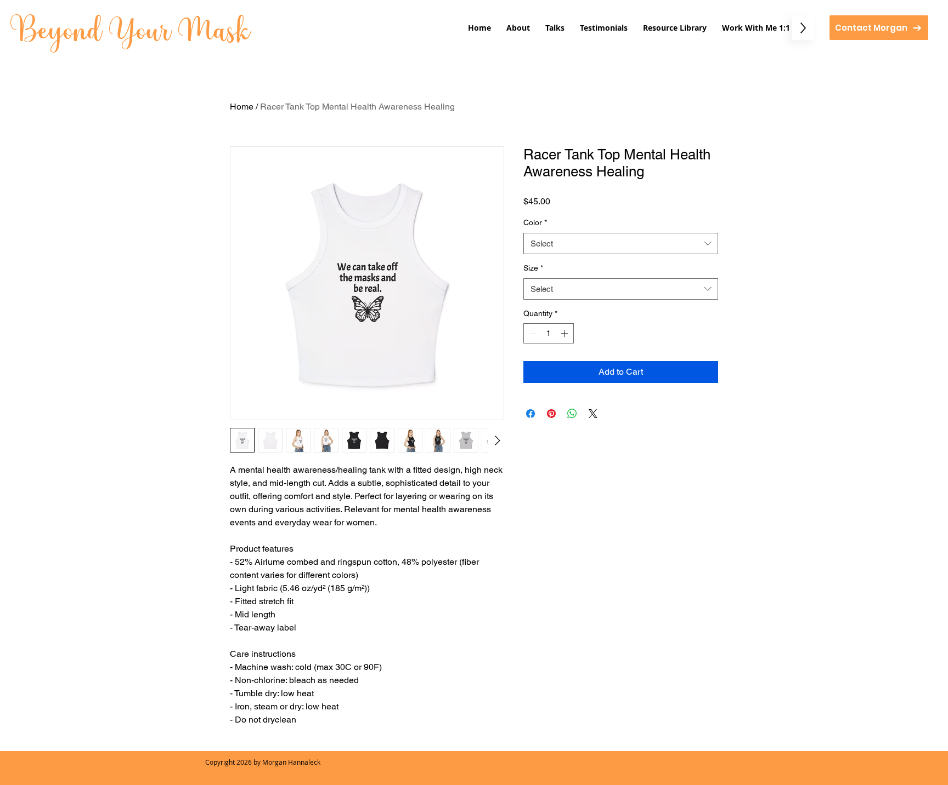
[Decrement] (532, 333)
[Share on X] (593, 413)
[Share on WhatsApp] (572, 413)
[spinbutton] (548, 333)
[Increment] (565, 333)
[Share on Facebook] (530, 413)
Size (533, 267)
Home (241, 106)
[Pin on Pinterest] (551, 413)
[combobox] (620, 243)
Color (535, 222)
